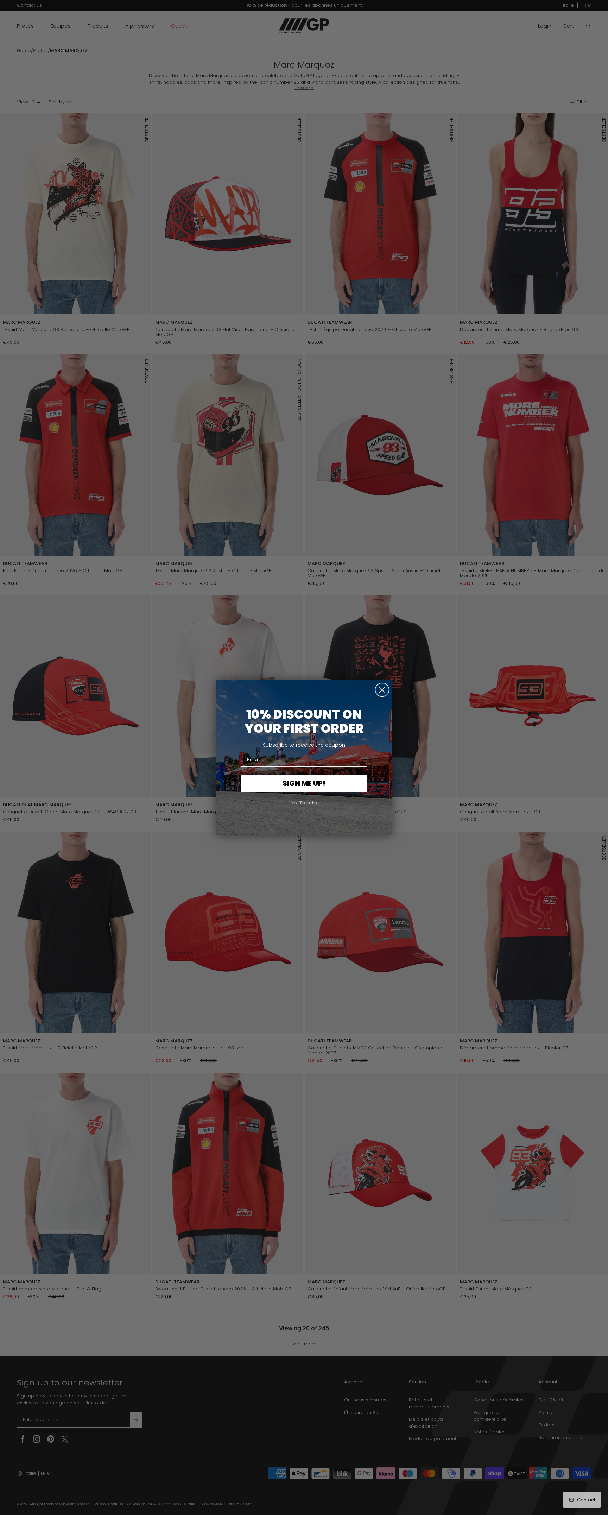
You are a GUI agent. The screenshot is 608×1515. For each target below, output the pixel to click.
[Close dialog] (382, 689)
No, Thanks (304, 803)
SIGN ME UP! (304, 783)
